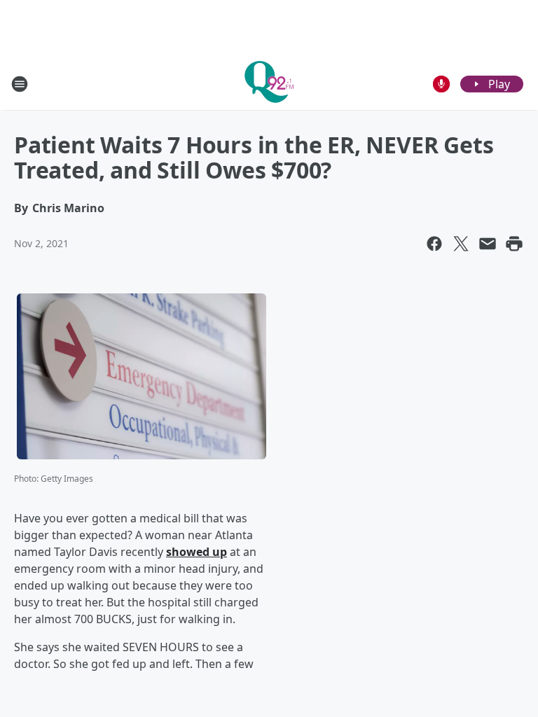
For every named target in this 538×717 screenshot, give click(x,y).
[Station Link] (269, 83)
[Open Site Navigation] (19, 84)
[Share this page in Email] (487, 243)
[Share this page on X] (461, 243)
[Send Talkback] (441, 84)
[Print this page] (514, 243)
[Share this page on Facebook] (434, 243)
